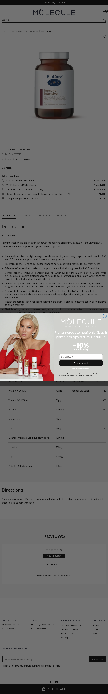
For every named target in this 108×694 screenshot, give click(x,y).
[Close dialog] (105, 316)
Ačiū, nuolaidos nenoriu (81, 369)
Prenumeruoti (81, 363)
